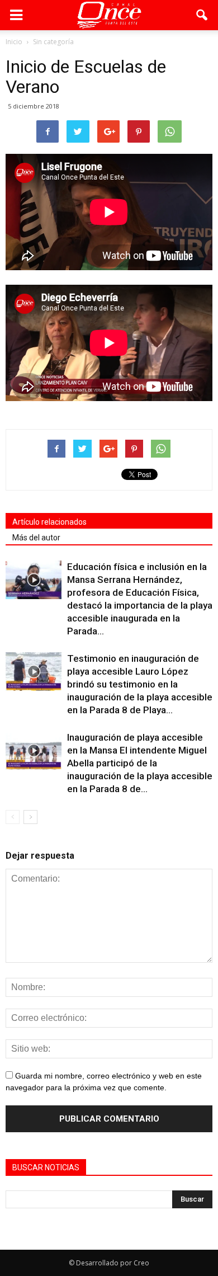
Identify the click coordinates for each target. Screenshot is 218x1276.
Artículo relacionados (49, 521)
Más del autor (36, 537)
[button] (202, 15)
